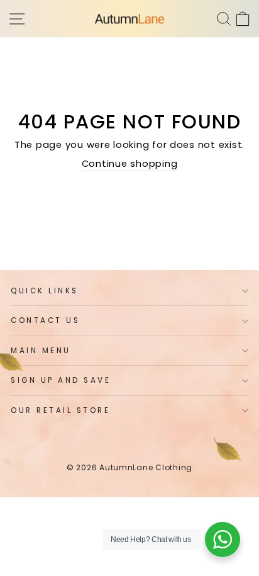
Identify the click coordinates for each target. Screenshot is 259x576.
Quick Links (45, 291)
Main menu (41, 351)
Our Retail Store (61, 410)
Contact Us (45, 320)
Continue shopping (130, 163)
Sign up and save (61, 380)
